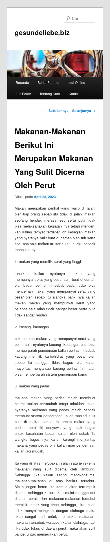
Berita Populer (49, 82)
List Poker (23, 93)
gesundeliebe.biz (42, 32)
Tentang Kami (50, 93)
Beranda (22, 82)
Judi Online (76, 82)
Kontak (74, 93)
